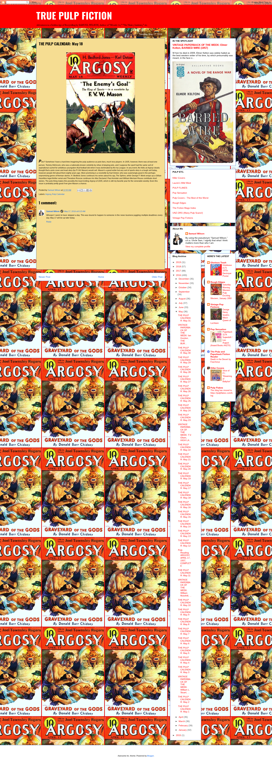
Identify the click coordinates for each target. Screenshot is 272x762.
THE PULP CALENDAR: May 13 (184, 533)
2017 (179, 270)
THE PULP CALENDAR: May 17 (184, 486)
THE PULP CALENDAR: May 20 (184, 466)
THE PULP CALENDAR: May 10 (184, 602)
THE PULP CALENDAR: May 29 (184, 360)
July (181, 303)
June (181, 307)
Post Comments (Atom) (106, 286)
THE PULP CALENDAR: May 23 (184, 417)
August (182, 298)
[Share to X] (84, 190)
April (181, 717)
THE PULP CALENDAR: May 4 (184, 660)
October (183, 287)
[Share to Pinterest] (90, 190)
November (184, 283)
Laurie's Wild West (182, 183)
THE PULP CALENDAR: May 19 (184, 476)
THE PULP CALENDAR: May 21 (184, 457)
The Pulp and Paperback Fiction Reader (220, 354)
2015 (179, 735)
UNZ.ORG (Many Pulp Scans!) (188, 213)
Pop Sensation (180, 193)
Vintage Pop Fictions (183, 218)
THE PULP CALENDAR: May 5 (184, 650)
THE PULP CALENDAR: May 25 (184, 398)
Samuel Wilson (53, 211)
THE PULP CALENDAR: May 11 (184, 573)
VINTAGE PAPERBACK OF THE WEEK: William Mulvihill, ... (184, 587)
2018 (179, 266)
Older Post (157, 277)
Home (101, 277)
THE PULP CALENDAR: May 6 (184, 641)
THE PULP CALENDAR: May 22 (184, 447)
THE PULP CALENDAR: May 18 (184, 495)
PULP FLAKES (180, 188)
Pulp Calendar (58, 194)
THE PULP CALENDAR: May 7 (184, 631)
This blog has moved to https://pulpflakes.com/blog (221, 393)
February (183, 725)
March (182, 721)
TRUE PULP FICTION (74, 15)
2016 (179, 275)
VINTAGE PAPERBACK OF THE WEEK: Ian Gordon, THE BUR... (184, 334)
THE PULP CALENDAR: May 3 (184, 670)
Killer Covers (179, 178)
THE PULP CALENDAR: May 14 (184, 524)
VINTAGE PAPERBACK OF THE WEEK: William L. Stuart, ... (184, 684)
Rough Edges (179, 203)
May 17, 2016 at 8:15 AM (74, 211)
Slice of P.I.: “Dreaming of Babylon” (227, 376)
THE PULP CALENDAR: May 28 (184, 370)
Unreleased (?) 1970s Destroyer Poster (227, 270)
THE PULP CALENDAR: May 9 (184, 612)
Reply (48, 222)
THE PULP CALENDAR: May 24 (184, 408)
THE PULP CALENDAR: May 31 (184, 318)
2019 (179, 262)
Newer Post (44, 277)
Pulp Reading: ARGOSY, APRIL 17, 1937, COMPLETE (184, 558)
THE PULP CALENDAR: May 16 (184, 505)
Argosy (48, 194)
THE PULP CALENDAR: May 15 (184, 514)
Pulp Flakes (216, 387)
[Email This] (78, 190)
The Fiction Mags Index (184, 208)
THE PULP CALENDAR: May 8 (184, 622)
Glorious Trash (218, 262)
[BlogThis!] (81, 190)
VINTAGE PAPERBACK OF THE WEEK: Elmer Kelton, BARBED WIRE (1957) (200, 46)
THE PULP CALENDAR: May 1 (184, 709)
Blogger (150, 756)
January (183, 730)
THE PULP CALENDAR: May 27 (184, 379)
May (181, 311)
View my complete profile (197, 246)
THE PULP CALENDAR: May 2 (184, 699)
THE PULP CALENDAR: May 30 (184, 350)
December (184, 279)
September (184, 291)
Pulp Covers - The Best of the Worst (190, 198)
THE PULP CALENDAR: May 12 (184, 543)
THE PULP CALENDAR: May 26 (184, 389)
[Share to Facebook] (87, 190)
